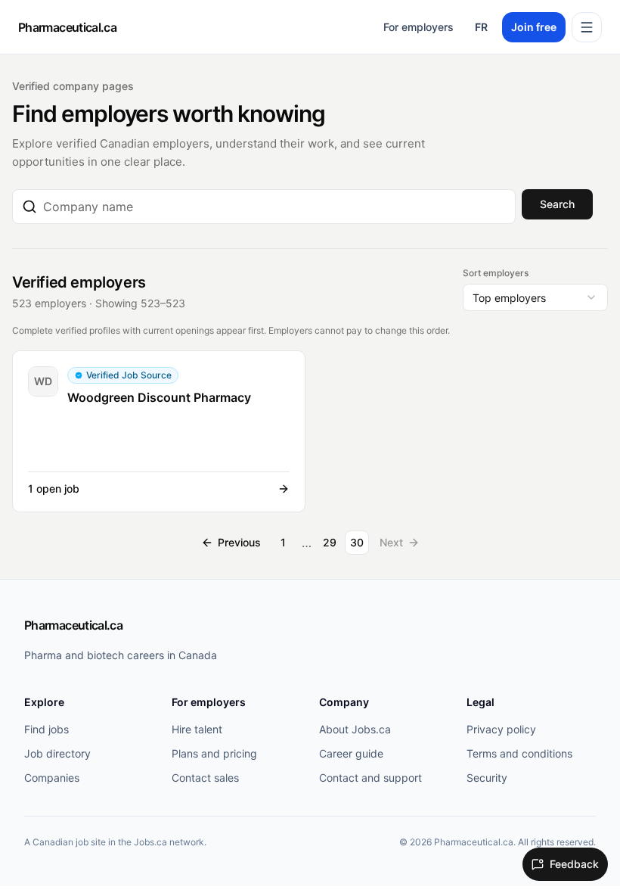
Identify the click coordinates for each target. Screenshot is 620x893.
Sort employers (496, 272)
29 (329, 542)
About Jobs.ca (355, 729)
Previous (239, 542)
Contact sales (205, 777)
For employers (418, 26)
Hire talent (197, 729)
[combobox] (274, 206)
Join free (533, 26)
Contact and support (370, 777)
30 (357, 542)
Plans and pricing (214, 753)
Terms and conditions (519, 753)
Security (487, 777)
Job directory (57, 753)
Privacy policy (501, 729)
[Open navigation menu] (587, 27)
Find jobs (46, 729)
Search (557, 204)
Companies (51, 777)
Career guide (351, 753)
